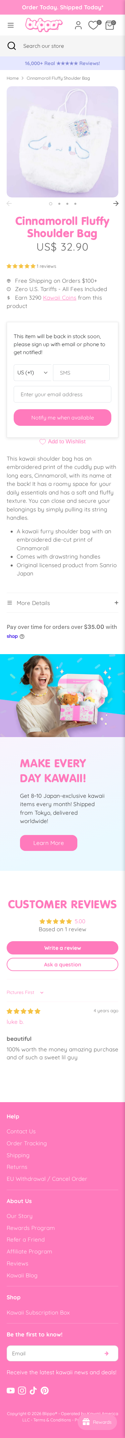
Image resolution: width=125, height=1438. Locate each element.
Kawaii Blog (22, 1275)
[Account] (78, 22)
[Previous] (9, 203)
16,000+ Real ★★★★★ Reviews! (62, 63)
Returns (17, 1166)
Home (13, 78)
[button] (22, 266)
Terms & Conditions (52, 1419)
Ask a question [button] (62, 964)
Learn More (48, 842)
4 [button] (75, 204)
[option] (62, 63)
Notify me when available (62, 417)
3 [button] (67, 204)
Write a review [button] (62, 948)
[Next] (116, 203)
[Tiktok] (33, 1391)
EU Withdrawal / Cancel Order (47, 1178)
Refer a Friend (26, 1239)
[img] (23, 1011)
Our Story (20, 1215)
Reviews (17, 1263)
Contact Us (21, 1131)
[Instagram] (22, 1391)
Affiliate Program (29, 1251)
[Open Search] (11, 46)
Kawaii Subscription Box (38, 1312)
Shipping (18, 1155)
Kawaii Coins (59, 297)
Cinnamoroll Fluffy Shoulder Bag (58, 78)
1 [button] (50, 203)
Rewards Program (31, 1227)
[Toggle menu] (10, 25)
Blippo (48, 1413)
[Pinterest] (45, 1391)
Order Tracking (27, 1143)
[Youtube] (11, 1391)
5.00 (80, 921)
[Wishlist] (93, 25)
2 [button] (59, 204)
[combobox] (51, 46)
